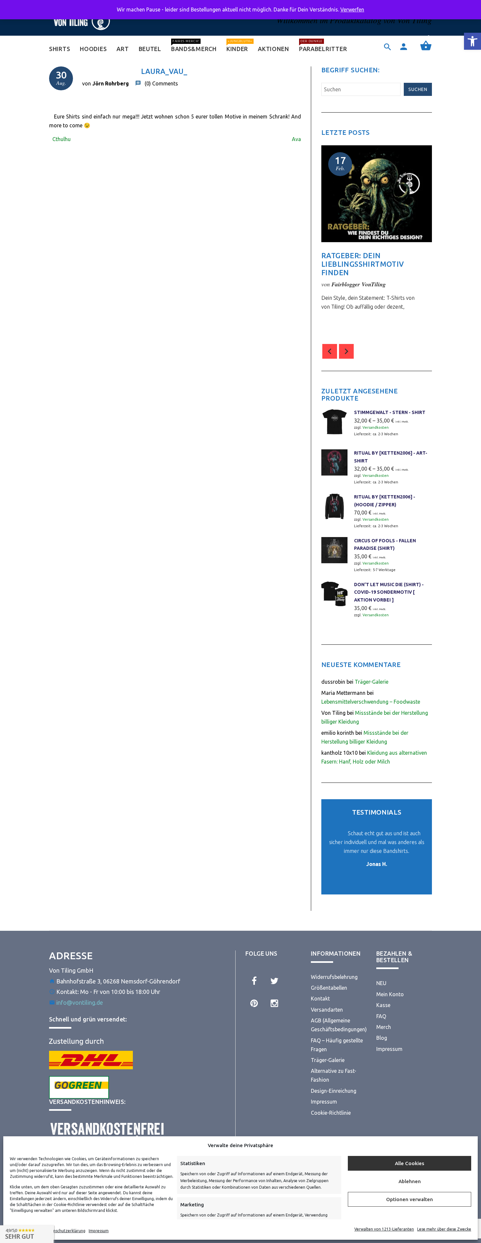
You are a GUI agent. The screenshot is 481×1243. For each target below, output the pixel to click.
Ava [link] (296, 139)
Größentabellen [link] (329, 988)
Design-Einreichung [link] (333, 1091)
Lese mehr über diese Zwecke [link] (444, 1229)
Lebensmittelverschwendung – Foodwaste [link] (370, 702)
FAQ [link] (381, 1016)
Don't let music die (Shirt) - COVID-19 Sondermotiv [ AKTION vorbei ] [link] (389, 592)
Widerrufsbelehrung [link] (334, 977)
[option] (376, 241)
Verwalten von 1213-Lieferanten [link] (384, 1229)
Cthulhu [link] (61, 139)
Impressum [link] (99, 1231)
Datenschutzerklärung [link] (64, 1231)
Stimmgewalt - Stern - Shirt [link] (389, 412)
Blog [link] (381, 1038)
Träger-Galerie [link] (371, 682)
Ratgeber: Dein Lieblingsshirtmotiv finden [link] (362, 264)
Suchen (417, 89)
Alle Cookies (409, 1163)
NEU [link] (381, 983)
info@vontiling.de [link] (79, 1002)
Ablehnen (410, 1181)
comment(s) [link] (350, 323)
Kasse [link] (383, 1005)
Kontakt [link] (320, 998)
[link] (472, 41)
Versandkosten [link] (376, 427)
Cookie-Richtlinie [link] (331, 1113)
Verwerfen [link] (352, 9)
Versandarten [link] (327, 1010)
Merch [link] (383, 1027)
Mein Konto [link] (390, 994)
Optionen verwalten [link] (409, 1199)
